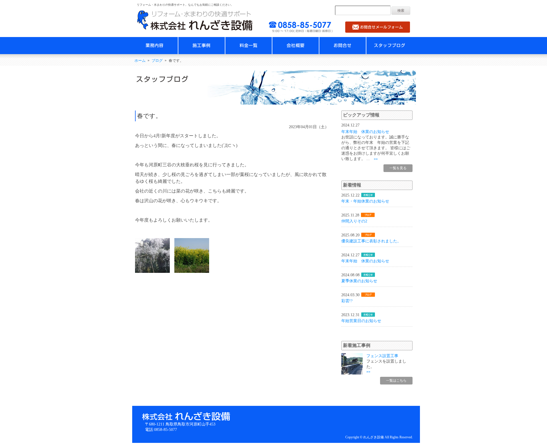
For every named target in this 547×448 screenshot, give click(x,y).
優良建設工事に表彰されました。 (371, 241)
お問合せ (342, 45)
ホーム (140, 61)
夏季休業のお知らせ (359, 281)
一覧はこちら (396, 380)
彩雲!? (346, 300)
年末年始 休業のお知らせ (365, 131)
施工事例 (201, 45)
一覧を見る (398, 168)
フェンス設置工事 (382, 355)
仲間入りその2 (354, 221)
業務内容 (154, 45)
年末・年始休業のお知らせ (365, 201)
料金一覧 (248, 45)
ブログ (157, 61)
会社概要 (295, 45)
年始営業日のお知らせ (361, 320)
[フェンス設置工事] (352, 373)
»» (376, 158)
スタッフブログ (389, 45)
